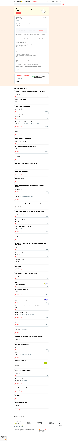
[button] (61, 421)
